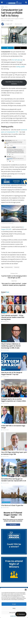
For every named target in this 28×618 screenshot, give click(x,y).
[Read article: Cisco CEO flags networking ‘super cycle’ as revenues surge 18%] (14, 441)
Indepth (4, 312)
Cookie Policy (13, 616)
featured (16, 267)
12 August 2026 (5, 483)
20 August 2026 (5, 321)
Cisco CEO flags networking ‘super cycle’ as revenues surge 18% (14, 453)
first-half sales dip (17, 60)
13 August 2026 (5, 456)
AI (2, 449)
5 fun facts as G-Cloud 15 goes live (12, 505)
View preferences (14, 612)
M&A (3, 395)
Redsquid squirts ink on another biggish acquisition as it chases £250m (13, 400)
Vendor (4, 340)
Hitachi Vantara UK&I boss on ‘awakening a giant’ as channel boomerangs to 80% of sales (10, 346)
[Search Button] (26, 2)
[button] (25, 589)
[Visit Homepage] (14, 2)
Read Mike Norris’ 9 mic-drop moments (14, 83)
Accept (14, 604)
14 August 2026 (5, 429)
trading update (20, 66)
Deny (14, 608)
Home (2, 7)
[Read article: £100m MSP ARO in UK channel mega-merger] (14, 415)
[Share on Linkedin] (7, 48)
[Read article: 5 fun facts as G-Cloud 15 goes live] (14, 494)
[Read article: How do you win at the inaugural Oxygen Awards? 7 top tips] (14, 361)
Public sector (6, 502)
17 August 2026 (5, 376)
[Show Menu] (2, 2)
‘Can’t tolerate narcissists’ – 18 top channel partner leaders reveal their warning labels (12, 317)
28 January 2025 (18, 24)
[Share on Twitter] (20, 48)
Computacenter (9, 267)
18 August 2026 (5, 350)
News (6, 7)
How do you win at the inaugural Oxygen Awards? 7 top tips (11, 373)
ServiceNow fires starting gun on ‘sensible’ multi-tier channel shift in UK (13, 480)
